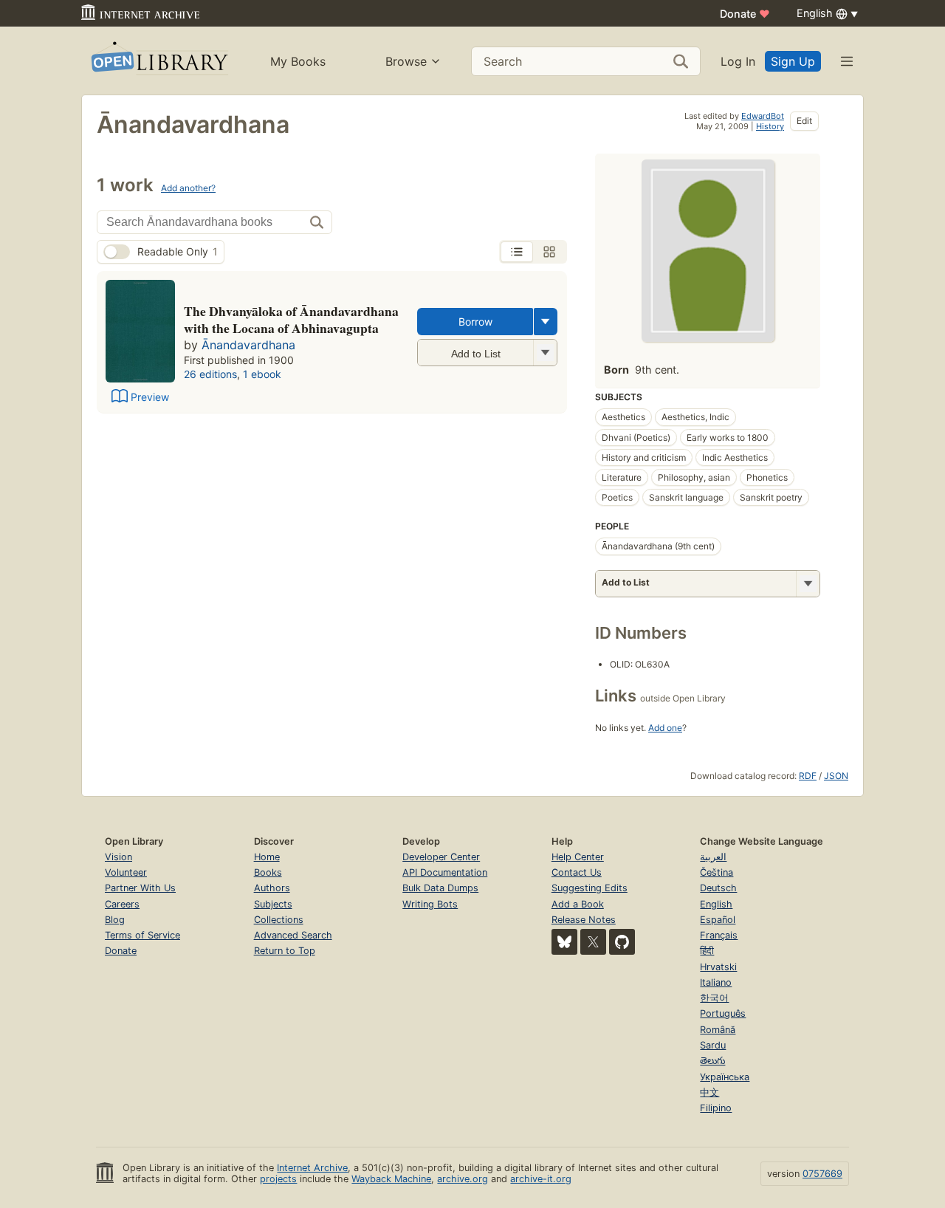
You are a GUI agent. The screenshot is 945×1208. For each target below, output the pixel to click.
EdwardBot (762, 116)
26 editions (210, 374)
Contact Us (576, 872)
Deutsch (718, 887)
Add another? (188, 187)
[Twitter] (593, 942)
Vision (118, 856)
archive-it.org (540, 1178)
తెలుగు (712, 1060)
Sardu (713, 1045)
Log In (738, 61)
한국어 (714, 997)
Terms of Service (142, 935)
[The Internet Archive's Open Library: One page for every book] (158, 61)
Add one (665, 727)
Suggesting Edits (589, 887)
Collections (278, 919)
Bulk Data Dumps (440, 887)
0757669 (822, 1173)
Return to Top (284, 950)
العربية (713, 856)
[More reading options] (545, 321)
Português (723, 1013)
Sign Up (793, 61)
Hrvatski (718, 966)
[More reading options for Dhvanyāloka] (545, 352)
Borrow (475, 321)
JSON (836, 775)
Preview (150, 397)
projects (278, 1178)
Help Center (577, 856)
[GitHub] (622, 942)
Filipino (716, 1107)
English (716, 904)
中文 (709, 1092)
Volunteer (126, 872)
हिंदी (707, 950)
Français (719, 935)
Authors (272, 887)
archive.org (462, 1178)
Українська (724, 1076)
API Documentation (444, 872)
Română (717, 1029)
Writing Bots (430, 904)
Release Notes (583, 919)
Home (267, 856)
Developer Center (441, 856)
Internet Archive (312, 1167)
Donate (745, 13)
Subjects (273, 904)
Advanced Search (293, 935)
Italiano (716, 982)
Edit (804, 120)
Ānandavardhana (248, 344)
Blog (115, 919)
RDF (808, 775)
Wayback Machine (391, 1178)
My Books (298, 61)
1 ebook (262, 374)
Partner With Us (140, 887)
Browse (406, 61)
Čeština (716, 872)
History (770, 126)
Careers (122, 904)
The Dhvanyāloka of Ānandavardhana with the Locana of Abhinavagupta (291, 319)
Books (268, 872)
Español (717, 919)
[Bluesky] (564, 942)
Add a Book (577, 904)
